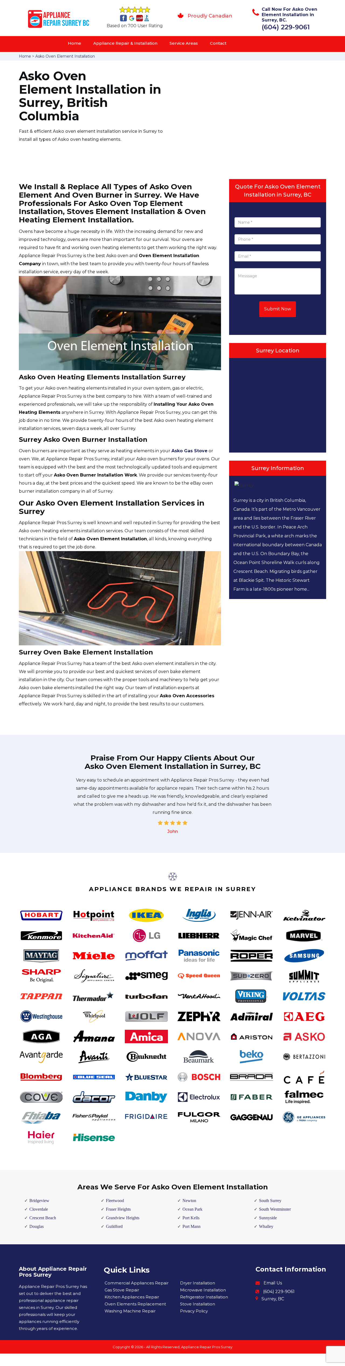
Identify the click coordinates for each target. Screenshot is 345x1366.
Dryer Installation (197, 1283)
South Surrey (270, 1200)
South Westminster (275, 1209)
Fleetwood (115, 1200)
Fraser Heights (118, 1209)
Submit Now (277, 308)
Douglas (36, 1226)
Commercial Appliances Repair (136, 1283)
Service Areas (184, 43)
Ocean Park (192, 1209)
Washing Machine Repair (130, 1311)
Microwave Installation (203, 1290)
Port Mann (191, 1226)
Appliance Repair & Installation (125, 43)
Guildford (114, 1226)
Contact (218, 43)
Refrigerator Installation (204, 1297)
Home (74, 43)
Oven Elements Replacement (135, 1304)
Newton (189, 1200)
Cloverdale (38, 1209)
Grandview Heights (122, 1218)
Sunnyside (268, 1218)
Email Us (273, 1283)
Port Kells (190, 1218)
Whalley (266, 1226)
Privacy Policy (194, 1311)
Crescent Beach (42, 1218)
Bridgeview (39, 1200)
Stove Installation (197, 1304)
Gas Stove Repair (122, 1290)
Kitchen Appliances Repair (132, 1297)
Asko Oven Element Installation (65, 56)
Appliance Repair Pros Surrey (206, 1347)
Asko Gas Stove (189, 450)
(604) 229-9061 (286, 27)
